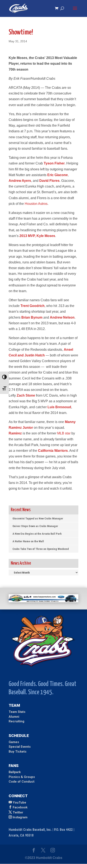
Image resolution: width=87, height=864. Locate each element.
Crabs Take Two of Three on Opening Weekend (40, 548)
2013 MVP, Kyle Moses (37, 236)
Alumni (14, 717)
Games (14, 742)
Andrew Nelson (62, 317)
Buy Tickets (17, 751)
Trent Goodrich (32, 306)
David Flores (49, 180)
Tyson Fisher (54, 163)
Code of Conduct (21, 781)
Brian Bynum (31, 317)
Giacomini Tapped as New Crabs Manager (37, 518)
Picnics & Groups (22, 777)
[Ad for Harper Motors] (43, 601)
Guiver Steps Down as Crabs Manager (35, 526)
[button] (75, 11)
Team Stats (17, 712)
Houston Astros (36, 203)
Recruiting (16, 721)
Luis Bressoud (59, 407)
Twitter (18, 812)
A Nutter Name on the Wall (28, 541)
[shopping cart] (57, 8)
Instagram (20, 817)
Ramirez (15, 433)
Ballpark (15, 772)
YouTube (19, 802)
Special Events (20, 747)
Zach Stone (26, 395)
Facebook (20, 807)
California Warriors (53, 450)
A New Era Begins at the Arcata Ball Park (37, 533)
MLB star (64, 433)
